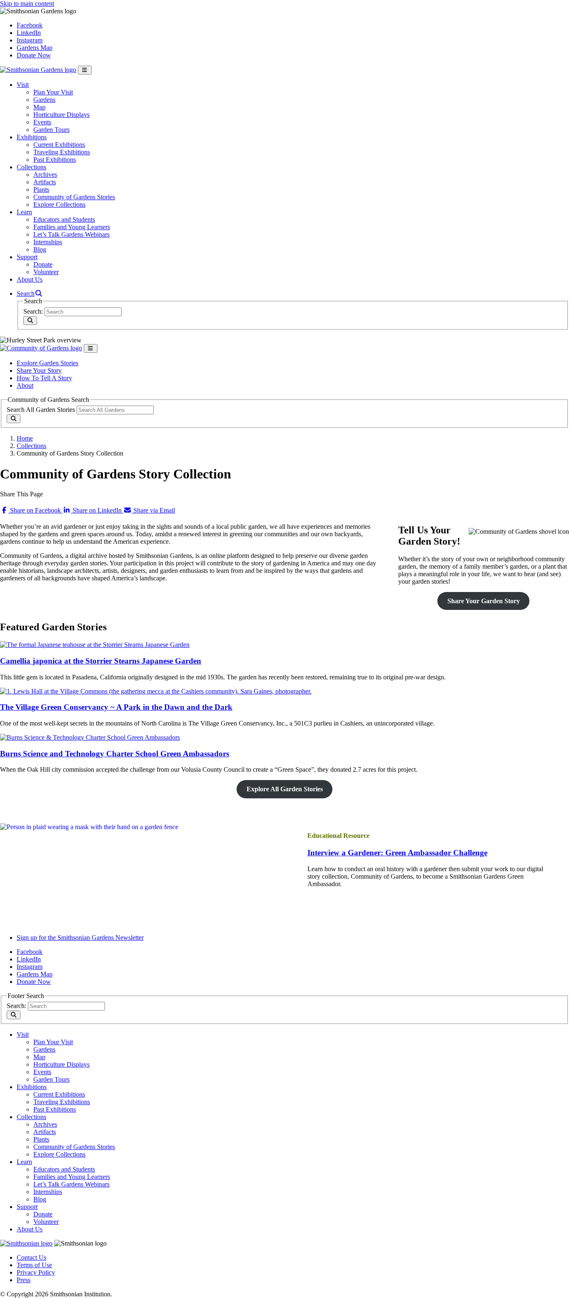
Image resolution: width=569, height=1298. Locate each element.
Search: (33, 311)
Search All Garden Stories (41, 409)
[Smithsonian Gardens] (38, 69)
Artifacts (44, 182)
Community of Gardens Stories (74, 197)
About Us (29, 279)
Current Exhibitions (59, 144)
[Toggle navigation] (85, 70)
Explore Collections (59, 204)
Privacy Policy (36, 1272)
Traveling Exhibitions (61, 152)
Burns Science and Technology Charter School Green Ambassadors (114, 753)
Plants (41, 189)
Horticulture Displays (61, 114)
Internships (47, 241)
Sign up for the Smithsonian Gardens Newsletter (80, 937)
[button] (30, 293)
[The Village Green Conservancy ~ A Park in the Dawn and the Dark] (156, 691)
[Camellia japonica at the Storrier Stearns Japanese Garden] (95, 644)
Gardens (44, 99)
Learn (24, 212)
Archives (45, 174)
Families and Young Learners (71, 226)
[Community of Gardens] (41, 348)
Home (25, 438)
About (25, 385)
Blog (39, 249)
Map (39, 107)
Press (23, 1279)
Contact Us (31, 1257)
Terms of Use (34, 1264)
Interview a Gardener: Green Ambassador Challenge (397, 852)
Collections (31, 167)
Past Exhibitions (54, 159)
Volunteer (46, 271)
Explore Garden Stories (47, 363)
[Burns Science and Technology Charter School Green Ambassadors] (90, 737)
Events (42, 122)
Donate (42, 264)
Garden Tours (51, 129)
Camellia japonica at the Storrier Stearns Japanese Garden (100, 660)
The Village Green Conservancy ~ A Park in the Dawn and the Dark (116, 707)
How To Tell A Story (44, 377)
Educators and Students (64, 219)
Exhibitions (32, 137)
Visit (23, 84)
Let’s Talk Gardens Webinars (71, 234)
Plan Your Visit (53, 92)
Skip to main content (27, 3)
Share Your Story (39, 370)
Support (27, 256)
